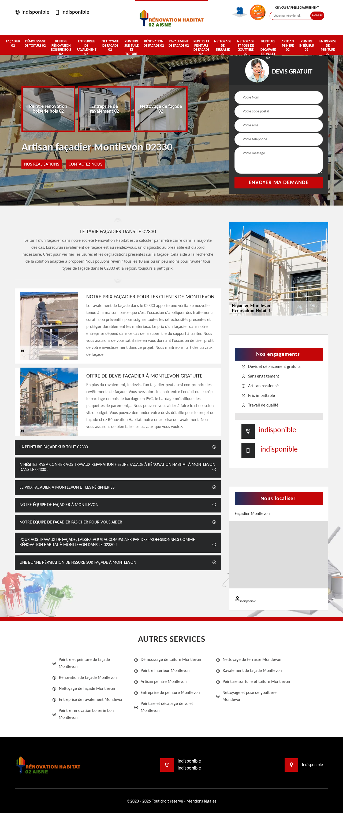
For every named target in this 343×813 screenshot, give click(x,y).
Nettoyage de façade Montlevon (87, 689)
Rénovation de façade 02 (154, 43)
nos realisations (41, 164)
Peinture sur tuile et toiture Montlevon (256, 682)
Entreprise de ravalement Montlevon (91, 700)
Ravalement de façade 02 (179, 43)
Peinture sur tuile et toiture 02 (131, 50)
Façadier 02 (13, 43)
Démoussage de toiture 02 (35, 43)
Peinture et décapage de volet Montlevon (167, 707)
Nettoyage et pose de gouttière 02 (245, 48)
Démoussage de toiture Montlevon (171, 660)
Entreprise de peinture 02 (327, 48)
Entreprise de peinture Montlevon (170, 693)
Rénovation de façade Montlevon (88, 678)
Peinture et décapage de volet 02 (268, 50)
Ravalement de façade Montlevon (252, 671)
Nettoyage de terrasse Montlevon (252, 660)
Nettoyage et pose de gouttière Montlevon (249, 696)
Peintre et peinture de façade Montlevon (84, 663)
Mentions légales (201, 801)
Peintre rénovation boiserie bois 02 (61, 48)
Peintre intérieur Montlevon (165, 671)
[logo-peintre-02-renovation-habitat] (171, 17)
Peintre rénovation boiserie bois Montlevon (86, 714)
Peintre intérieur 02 (306, 46)
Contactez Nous (85, 164)
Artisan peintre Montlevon (164, 682)
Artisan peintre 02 (287, 46)
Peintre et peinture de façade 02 (201, 48)
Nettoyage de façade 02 (110, 46)
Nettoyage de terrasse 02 (222, 48)
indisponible (34, 12)
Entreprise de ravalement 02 (86, 48)
